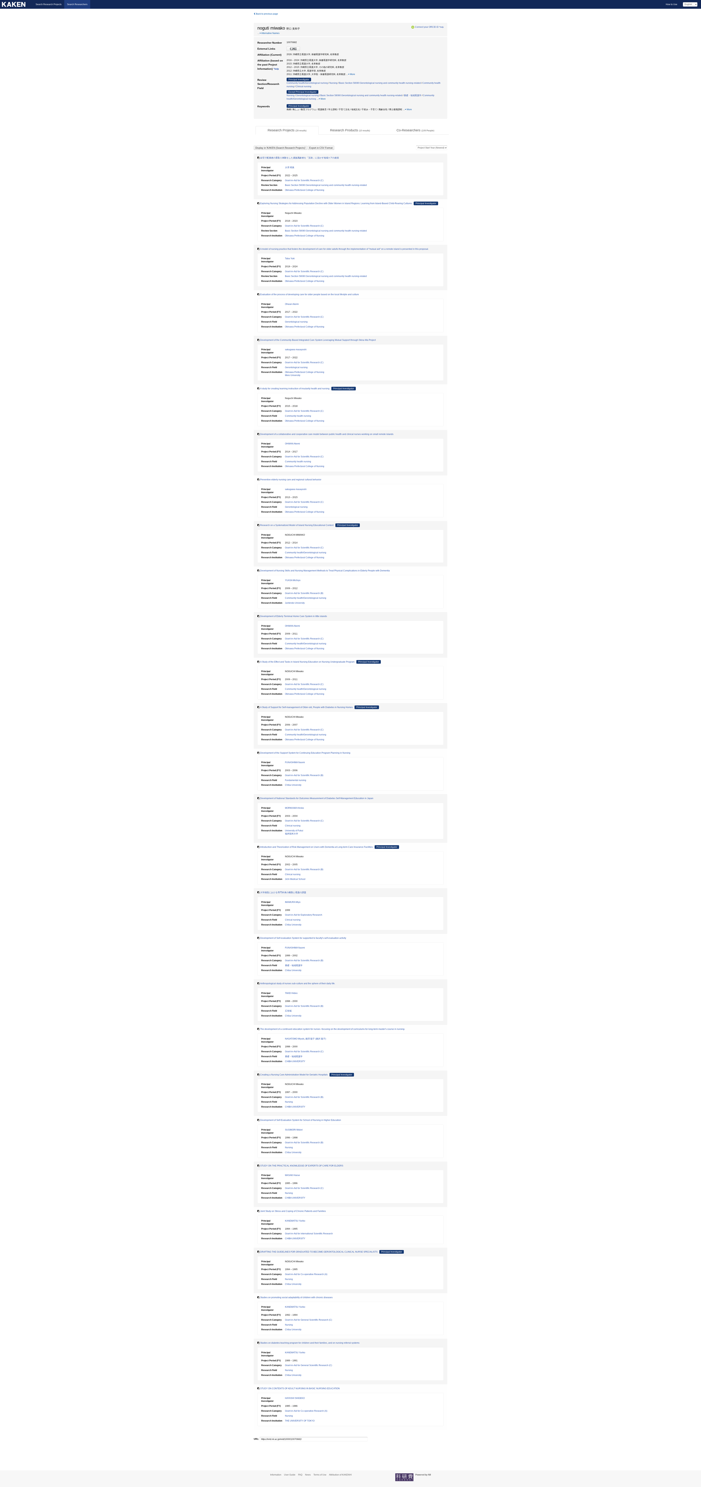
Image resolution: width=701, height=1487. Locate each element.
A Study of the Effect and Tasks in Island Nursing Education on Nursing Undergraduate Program (307, 662)
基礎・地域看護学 (412, 95)
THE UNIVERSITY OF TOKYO (300, 1421)
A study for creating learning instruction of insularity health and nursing (295, 388)
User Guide (289, 1475)
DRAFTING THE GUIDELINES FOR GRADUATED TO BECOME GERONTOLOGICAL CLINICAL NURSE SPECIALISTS (319, 1252)
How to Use (671, 4)
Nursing (333, 83)
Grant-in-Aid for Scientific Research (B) (304, 593)
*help (441, 27)
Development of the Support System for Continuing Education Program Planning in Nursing (305, 753)
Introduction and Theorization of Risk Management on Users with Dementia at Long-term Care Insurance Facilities (316, 847)
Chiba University (293, 785)
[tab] (287, 130)
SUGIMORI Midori (294, 1130)
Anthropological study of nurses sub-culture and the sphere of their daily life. (297, 983)
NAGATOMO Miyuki (294, 1038)
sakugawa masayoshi (296, 349)
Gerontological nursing (307, 95)
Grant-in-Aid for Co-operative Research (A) (306, 1274)
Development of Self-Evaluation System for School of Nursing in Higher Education (300, 1120)
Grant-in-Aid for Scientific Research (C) (304, 180)
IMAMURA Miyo (292, 902)
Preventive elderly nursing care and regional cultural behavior (290, 479)
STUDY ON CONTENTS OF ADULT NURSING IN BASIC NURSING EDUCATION (300, 1388)
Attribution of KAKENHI (340, 1475)
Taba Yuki (290, 258)
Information (275, 1475)
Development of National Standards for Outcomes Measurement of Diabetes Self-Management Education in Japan (316, 798)
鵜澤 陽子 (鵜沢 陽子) (315, 1038)
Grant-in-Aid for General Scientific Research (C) (308, 1320)
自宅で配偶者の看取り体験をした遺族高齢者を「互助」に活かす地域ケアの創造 (299, 158)
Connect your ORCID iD (427, 27)
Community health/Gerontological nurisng (307, 83)
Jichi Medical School (295, 879)
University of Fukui (294, 830)
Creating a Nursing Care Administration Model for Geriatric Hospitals (294, 1074)
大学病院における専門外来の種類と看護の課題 (283, 892)
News (308, 1475)
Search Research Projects (49, 4)
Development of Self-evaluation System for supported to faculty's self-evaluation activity (303, 938)
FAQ (300, 1475)
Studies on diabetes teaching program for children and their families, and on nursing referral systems (309, 1343)
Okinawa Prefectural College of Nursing (304, 190)
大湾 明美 (289, 167)
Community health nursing (298, 416)
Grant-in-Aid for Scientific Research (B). (304, 1097)
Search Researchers (77, 4)
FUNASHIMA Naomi (295, 762)
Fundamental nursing (295, 780)
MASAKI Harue (292, 1175)
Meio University (292, 375)
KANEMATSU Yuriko (295, 1221)
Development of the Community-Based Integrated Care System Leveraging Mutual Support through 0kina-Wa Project (318, 340)
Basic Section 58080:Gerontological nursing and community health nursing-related (380, 83)
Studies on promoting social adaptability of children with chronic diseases (296, 1297)
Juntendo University (295, 603)
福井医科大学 (291, 833)
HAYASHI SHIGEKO (295, 1398)
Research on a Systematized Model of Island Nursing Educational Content (297, 525)
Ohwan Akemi (292, 304)
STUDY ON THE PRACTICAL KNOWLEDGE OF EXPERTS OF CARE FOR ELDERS (301, 1165)
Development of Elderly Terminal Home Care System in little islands (293, 616)
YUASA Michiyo (292, 580)
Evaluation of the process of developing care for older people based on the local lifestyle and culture (309, 294)
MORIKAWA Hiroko (294, 808)
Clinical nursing (303, 86)
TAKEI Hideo (291, 993)
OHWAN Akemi (292, 443)
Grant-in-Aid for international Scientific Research (309, 1233)
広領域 (288, 1011)
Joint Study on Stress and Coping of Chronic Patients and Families (293, 1211)
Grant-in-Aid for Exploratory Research (303, 915)
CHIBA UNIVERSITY (295, 1061)
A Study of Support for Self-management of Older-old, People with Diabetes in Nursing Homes (306, 707)
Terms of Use (319, 1475)
